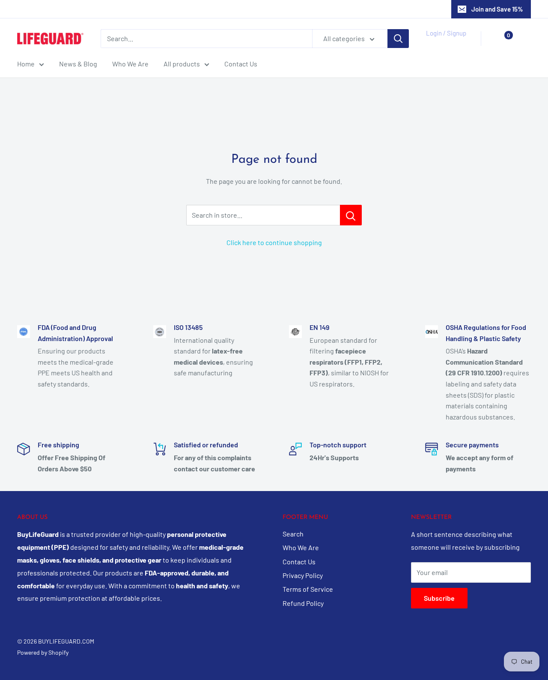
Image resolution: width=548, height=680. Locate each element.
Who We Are (130, 64)
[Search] (398, 38)
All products (182, 64)
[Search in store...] (351, 215)
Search (293, 534)
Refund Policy (303, 603)
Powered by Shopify (42, 652)
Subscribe (439, 598)
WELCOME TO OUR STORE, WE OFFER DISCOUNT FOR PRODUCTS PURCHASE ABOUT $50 (274, 9)
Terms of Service (308, 589)
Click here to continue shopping (274, 242)
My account (444, 43)
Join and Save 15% (497, 9)
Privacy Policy (303, 575)
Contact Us (240, 64)
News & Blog (78, 64)
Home (26, 64)
